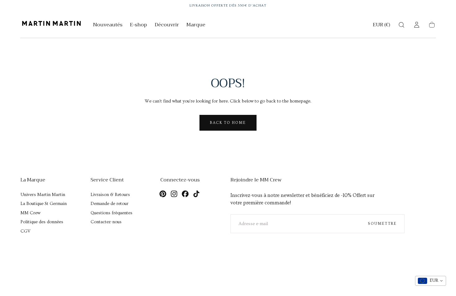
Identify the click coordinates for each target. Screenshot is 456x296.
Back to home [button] (228, 122)
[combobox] (430, 281)
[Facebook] (185, 193)
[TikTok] (196, 193)
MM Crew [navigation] (30, 213)
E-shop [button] (138, 25)
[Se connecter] (416, 24)
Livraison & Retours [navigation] (110, 194)
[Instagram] (174, 193)
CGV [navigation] (25, 231)
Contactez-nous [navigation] (106, 222)
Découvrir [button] (167, 25)
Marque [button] (195, 25)
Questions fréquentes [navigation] (111, 213)
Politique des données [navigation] (41, 222)
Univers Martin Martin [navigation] (42, 194)
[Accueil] (51, 25)
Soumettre (382, 223)
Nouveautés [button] (108, 25)
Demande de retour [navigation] (109, 203)
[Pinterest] (162, 193)
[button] (381, 26)
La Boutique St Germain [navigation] (43, 203)
